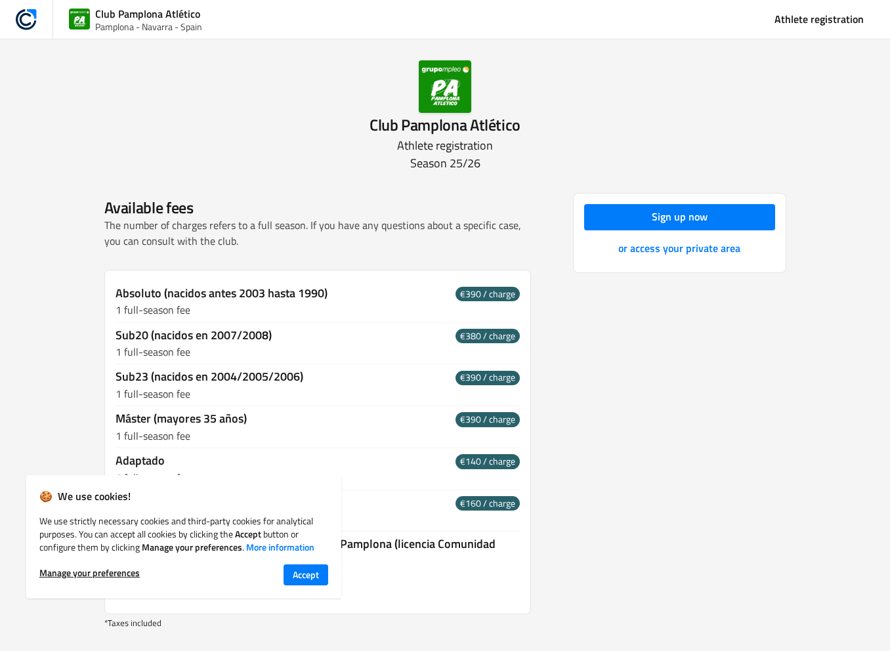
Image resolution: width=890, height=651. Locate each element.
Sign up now (680, 216)
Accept (306, 574)
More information (280, 547)
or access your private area (679, 248)
